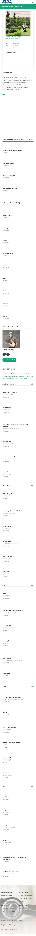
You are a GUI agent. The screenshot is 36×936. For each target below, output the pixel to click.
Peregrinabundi (7, 526)
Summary (5, 228)
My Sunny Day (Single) (9, 175)
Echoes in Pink (7, 441)
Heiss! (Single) (7, 625)
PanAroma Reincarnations (10, 457)
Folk (25, 378)
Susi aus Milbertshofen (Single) (11, 742)
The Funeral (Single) (8, 163)
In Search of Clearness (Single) (11, 203)
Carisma (5, 240)
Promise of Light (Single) (10, 392)
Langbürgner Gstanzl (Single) (11, 871)
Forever (5, 840)
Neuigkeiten (22, 901)
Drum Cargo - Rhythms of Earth (11, 511)
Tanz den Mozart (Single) (10, 188)
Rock (21, 378)
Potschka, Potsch (13, 39)
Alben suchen (5, 901)
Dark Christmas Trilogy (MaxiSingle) (13, 610)
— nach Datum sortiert (7, 909)
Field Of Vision (7, 658)
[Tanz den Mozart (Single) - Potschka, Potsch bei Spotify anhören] (11, 66)
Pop (16, 378)
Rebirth (5, 712)
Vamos (4, 278)
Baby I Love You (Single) (9, 727)
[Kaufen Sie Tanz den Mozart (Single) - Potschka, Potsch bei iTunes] (24, 59)
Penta (4, 593)
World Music (10, 378)
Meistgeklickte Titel (7, 898)
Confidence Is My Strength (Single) (12, 150)
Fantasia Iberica (7, 215)
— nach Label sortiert (25, 896)
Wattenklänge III (7, 493)
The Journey (6, 291)
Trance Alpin (6, 673)
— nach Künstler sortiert (8, 911)
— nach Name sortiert (25, 898)
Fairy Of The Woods (8, 556)
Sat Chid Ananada (7, 541)
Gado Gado (6, 571)
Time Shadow (6, 773)
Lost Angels (6, 641)
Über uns (21, 909)
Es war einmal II (7, 757)
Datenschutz (13, 929)
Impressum (4, 929)
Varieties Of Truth (8, 253)
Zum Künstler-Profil (9, 360)
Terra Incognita (7, 407)
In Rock (5, 316)
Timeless (5, 303)
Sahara (5, 265)
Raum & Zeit (6, 472)
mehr (32, 384)
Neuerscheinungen (6, 896)
